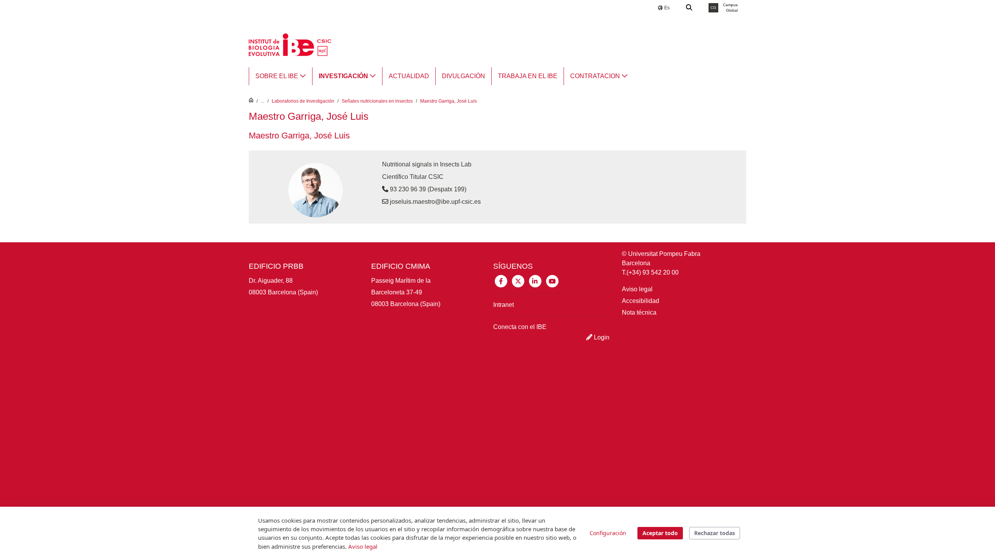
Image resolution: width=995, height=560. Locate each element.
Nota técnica (639, 312)
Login (600, 337)
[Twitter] (518, 280)
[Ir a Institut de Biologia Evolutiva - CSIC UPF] (290, 44)
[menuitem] (280, 76)
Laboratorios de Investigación (303, 101)
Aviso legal (637, 289)
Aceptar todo (660, 533)
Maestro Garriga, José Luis (448, 101)
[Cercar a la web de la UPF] (689, 8)
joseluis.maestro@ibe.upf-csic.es (435, 201)
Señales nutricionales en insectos (377, 101)
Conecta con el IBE (519, 327)
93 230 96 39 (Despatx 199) (427, 189)
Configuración (608, 533)
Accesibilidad (640, 301)
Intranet (503, 304)
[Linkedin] (535, 280)
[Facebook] (501, 280)
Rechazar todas (714, 533)
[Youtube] (552, 280)
